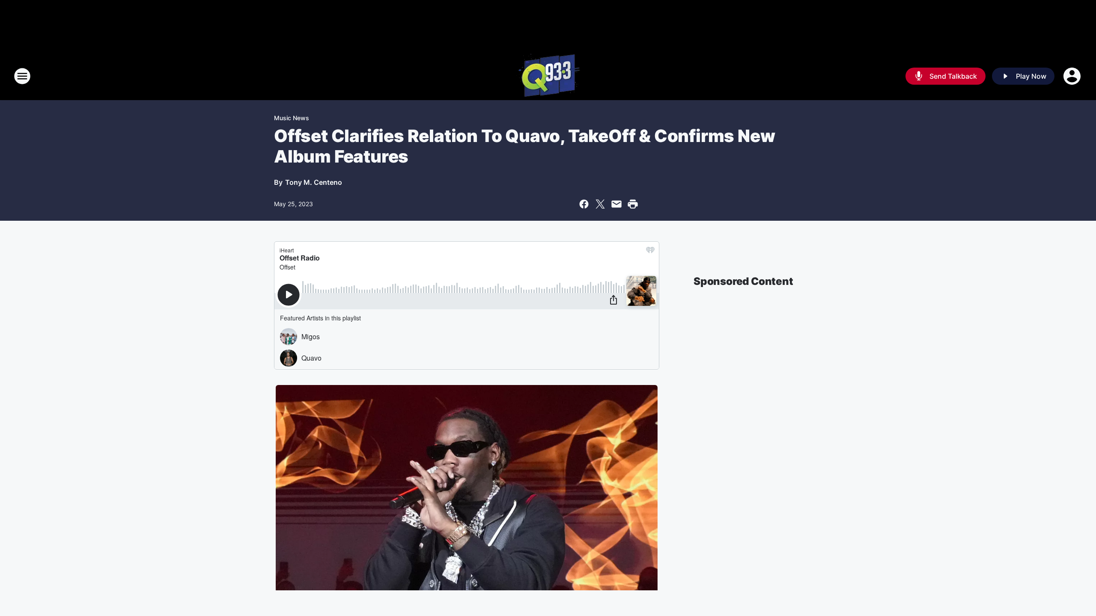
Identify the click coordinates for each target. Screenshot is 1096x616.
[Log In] (1072, 76)
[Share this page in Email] (616, 204)
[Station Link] (548, 76)
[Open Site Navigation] (22, 76)
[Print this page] (633, 204)
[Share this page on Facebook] (584, 204)
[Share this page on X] (600, 204)
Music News (291, 117)
